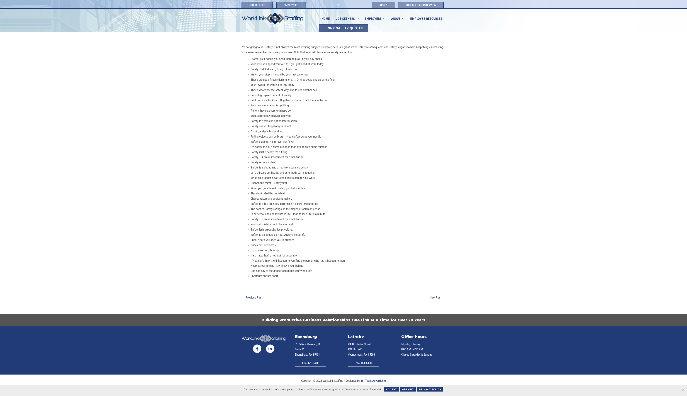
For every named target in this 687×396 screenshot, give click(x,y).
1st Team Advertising (373, 380)
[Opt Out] (682, 390)
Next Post (437, 297)
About (396, 18)
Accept (391, 389)
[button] (257, 5)
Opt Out (408, 389)
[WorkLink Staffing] (273, 18)
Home (326, 18)
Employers (373, 18)
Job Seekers (345, 18)
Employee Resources (426, 18)
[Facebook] (257, 348)
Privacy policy (430, 389)
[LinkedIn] (270, 348)
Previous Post (252, 297)
